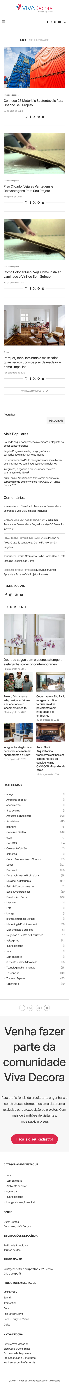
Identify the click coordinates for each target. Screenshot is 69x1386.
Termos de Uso (12, 1249)
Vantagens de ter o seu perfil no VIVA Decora (28, 1268)
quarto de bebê (35, 945)
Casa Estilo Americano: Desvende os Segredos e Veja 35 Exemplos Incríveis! (34, 524)
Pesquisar (9, 414)
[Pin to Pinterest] (39, 116)
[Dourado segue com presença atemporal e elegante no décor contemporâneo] (34, 634)
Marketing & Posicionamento (35, 924)
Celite (7, 1324)
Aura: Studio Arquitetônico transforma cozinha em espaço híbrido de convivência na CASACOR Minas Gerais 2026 (32, 481)
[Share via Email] (43, 116)
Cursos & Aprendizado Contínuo (35, 859)
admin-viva (10, 506)
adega (35, 794)
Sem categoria (35, 956)
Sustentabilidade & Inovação (35, 962)
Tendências (35, 973)
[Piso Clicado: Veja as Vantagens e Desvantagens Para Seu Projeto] (34, 153)
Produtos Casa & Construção (20, 1357)
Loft (35, 907)
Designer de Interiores (35, 880)
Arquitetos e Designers (35, 815)
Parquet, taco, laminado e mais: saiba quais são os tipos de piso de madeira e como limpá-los (32, 362)
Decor (35, 864)
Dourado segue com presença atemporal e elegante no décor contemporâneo (33, 662)
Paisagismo (35, 940)
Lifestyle (35, 902)
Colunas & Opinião (35, 848)
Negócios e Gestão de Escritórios (35, 934)
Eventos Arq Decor (35, 897)
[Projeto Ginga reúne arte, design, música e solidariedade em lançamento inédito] (18, 682)
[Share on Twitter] (34, 116)
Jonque (8, 556)
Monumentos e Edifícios (35, 929)
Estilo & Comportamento (35, 886)
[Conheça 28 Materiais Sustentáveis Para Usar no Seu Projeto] (34, 67)
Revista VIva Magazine (16, 1343)
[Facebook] (47, 22)
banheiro (35, 826)
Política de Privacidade (16, 1245)
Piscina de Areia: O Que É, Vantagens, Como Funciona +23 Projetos (31, 542)
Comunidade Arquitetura (17, 1353)
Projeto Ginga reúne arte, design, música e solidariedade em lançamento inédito (17, 702)
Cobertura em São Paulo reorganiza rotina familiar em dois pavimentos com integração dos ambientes (50, 706)
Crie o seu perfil (12, 1273)
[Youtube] (59, 22)
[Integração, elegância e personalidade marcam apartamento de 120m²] (18, 732)
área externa (35, 810)
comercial (35, 853)
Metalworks (10, 1292)
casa (35, 837)
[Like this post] (26, 116)
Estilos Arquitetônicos (35, 891)
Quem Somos (11, 1221)
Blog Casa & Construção (17, 1348)
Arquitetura (35, 821)
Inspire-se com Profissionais (19, 1362)
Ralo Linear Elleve (13, 1313)
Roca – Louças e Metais (16, 1319)
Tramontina (10, 1302)
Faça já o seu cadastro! (34, 1139)
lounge (35, 913)
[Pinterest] (55, 22)
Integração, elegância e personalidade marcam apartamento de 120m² (17, 751)
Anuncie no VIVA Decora (17, 1226)
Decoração (35, 870)
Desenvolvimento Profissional (35, 875)
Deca (6, 1308)
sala (35, 951)
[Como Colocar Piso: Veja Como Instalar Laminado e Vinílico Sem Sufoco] (34, 239)
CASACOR (35, 843)
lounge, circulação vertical (35, 918)
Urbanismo (35, 983)
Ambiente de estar (35, 799)
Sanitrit (7, 1297)
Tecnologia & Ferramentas (35, 967)
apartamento (35, 805)
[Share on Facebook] (30, 116)
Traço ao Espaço (35, 978)
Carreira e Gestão (35, 832)
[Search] (65, 22)
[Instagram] (51, 22)
